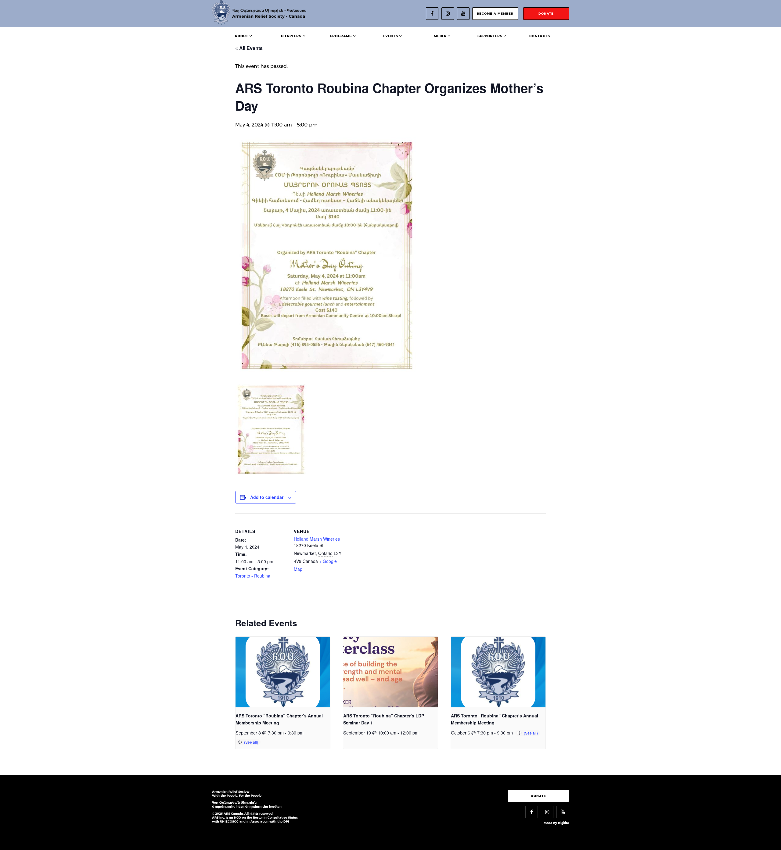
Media (440, 36)
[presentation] (283, 672)
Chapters (291, 36)
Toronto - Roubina (252, 576)
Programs (341, 36)
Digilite (563, 823)
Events (390, 36)
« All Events (249, 48)
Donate (538, 796)
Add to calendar (266, 497)
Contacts (539, 36)
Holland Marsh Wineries (317, 539)
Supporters (489, 36)
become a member (495, 14)
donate (546, 14)
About (241, 36)
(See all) (251, 742)
